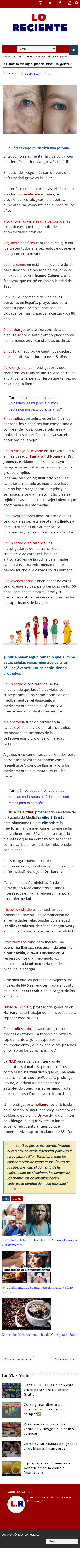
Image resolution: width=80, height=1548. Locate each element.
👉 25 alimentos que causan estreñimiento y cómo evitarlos (37, 1289)
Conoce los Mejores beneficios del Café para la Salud (39, 1335)
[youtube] (70, 3)
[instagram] (40, 3)
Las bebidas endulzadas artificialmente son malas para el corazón (39, 797)
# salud (17, 1198)
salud (17, 56)
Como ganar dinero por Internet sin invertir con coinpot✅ (45, 1409)
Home (6, 56)
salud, (46, 73)
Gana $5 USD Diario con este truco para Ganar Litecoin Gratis (49, 1389)
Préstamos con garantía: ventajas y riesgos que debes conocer (49, 1429)
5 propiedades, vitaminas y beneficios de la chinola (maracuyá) (47, 1468)
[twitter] (50, 3)
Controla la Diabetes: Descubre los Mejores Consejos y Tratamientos (39, 1242)
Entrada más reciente (17, 1359)
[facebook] (60, 3)
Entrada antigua (64, 1359)
